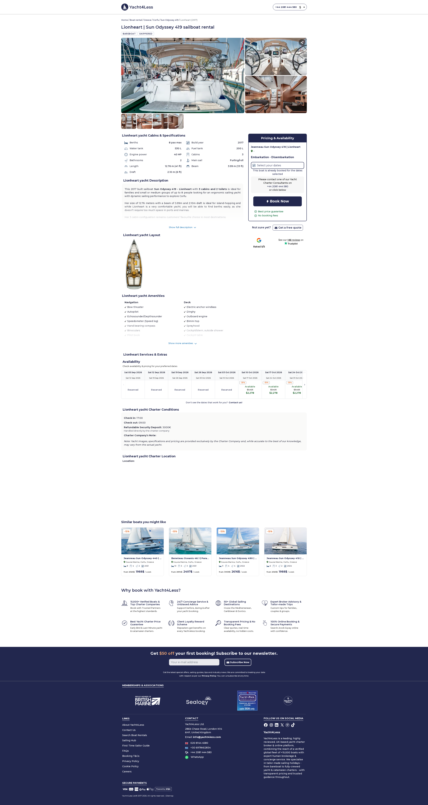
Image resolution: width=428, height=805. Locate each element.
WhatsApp (197, 756)
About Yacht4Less (133, 724)
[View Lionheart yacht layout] (134, 264)
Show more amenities (181, 343)
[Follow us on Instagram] (271, 725)
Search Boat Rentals (134, 735)
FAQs (125, 750)
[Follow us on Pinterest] (287, 725)
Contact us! (235, 402)
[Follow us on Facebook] (266, 725)
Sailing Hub (129, 740)
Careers (127, 771)
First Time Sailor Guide (136, 745)
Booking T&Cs (130, 755)
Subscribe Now (239, 662)
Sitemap (169, 796)
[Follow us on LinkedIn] (277, 725)
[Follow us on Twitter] (282, 725)
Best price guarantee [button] (270, 211)
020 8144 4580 (199, 742)
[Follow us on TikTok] (293, 725)
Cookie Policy (130, 766)
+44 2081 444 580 (286, 7)
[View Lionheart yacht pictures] (182, 75)
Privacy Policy (209, 676)
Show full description (181, 227)
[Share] (302, 42)
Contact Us (129, 730)
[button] (300, 7)
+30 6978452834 (200, 747)
